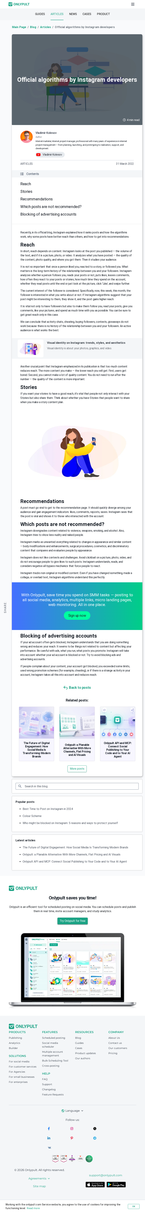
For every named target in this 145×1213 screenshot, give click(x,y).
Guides (40, 14)
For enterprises (18, 1082)
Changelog (49, 1089)
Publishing (15, 1037)
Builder (13, 1048)
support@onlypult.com (105, 1175)
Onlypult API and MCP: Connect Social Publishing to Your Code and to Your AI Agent (118, 749)
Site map (39, 1186)
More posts (77, 768)
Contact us (115, 1043)
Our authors (82, 1058)
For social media (19, 1061)
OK (133, 1206)
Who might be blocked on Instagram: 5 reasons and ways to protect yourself (70, 823)
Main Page (19, 27)
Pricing (112, 1053)
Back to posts (80, 687)
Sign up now (77, 615)
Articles (57, 14)
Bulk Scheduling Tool (55, 1060)
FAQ (45, 1079)
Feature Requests (53, 1094)
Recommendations (36, 199)
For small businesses (21, 1076)
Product (103, 14)
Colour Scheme (32, 816)
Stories (26, 191)
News (73, 14)
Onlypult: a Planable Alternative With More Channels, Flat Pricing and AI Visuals (77, 750)
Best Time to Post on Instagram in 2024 (48, 809)
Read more (33, 1208)
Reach (25, 184)
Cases (87, 14)
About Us (114, 1037)
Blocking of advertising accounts (48, 214)
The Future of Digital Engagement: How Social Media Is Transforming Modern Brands (37, 749)
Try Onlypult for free (72, 921)
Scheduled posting (53, 1037)
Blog (33, 27)
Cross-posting (50, 1065)
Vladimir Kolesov (46, 133)
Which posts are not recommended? (51, 206)
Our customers (117, 1048)
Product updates (85, 1053)
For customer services (22, 1066)
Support (47, 1084)
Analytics (14, 1043)
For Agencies (17, 1071)
